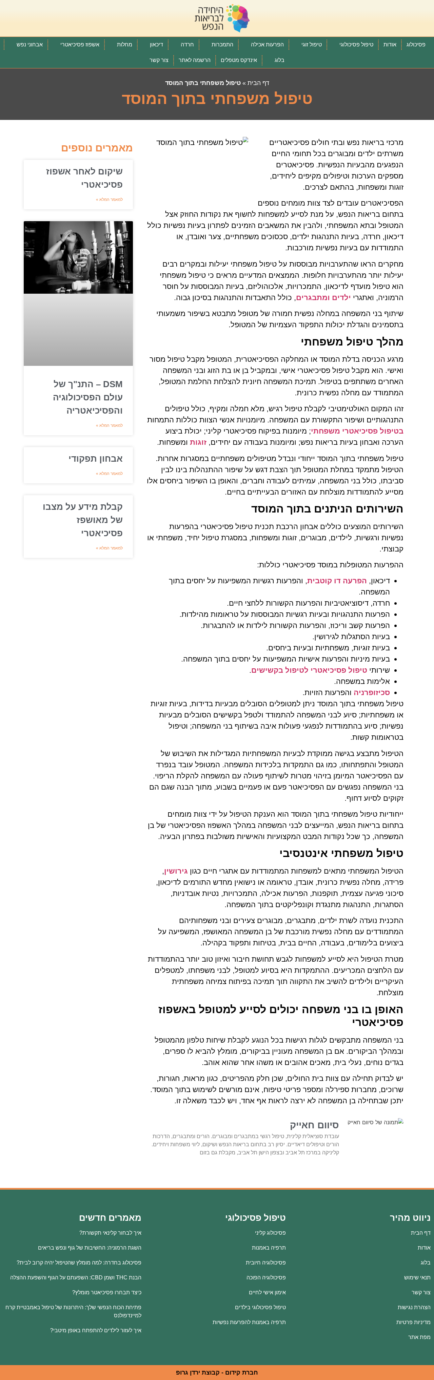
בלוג (279, 60)
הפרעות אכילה (267, 44)
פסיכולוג (416, 44)
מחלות (124, 44)
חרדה (187, 44)
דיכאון (156, 44)
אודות (389, 44)
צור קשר (159, 60)
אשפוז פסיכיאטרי (79, 44)
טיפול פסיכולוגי (356, 44)
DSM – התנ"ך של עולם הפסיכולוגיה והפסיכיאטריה (88, 397)
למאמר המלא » (109, 199)
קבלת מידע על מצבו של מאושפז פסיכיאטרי (83, 520)
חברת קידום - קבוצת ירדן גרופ (217, 1372)
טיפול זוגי (311, 44)
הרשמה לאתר (195, 60)
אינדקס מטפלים (239, 60)
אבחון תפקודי (95, 459)
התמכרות (222, 44)
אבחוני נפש (30, 44)
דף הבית (258, 83)
